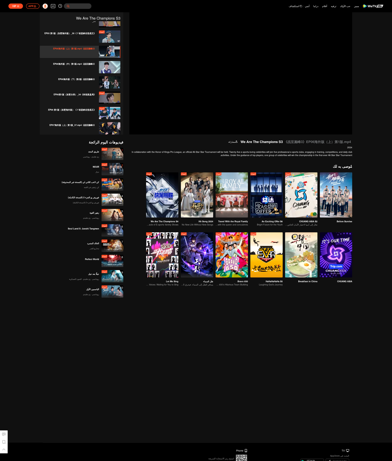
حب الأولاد (345, 6)
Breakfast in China (307, 281)
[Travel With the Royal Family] (232, 194)
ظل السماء (208, 281)
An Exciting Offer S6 (272, 221)
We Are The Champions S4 (164, 221)
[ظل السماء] (197, 254)
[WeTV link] (373, 6)
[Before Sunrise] (336, 194)
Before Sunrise (344, 221)
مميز (356, 6)
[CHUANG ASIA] (336, 254)
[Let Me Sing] (162, 254)
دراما (315, 6)
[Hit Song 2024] (197, 194)
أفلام (324, 6)
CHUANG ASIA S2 (308, 221)
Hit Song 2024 (206, 221)
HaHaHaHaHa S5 (274, 281)
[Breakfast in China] (301, 254)
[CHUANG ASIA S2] (301, 194)
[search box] (68, 6)
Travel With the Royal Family (233, 221)
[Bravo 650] (232, 254)
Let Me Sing (172, 281)
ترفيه (333, 6)
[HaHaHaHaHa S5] (266, 254)
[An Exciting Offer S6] (266, 194)
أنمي (307, 6)
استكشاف (294, 6)
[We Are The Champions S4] (162, 194)
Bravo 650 (242, 281)
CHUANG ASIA (344, 281)
